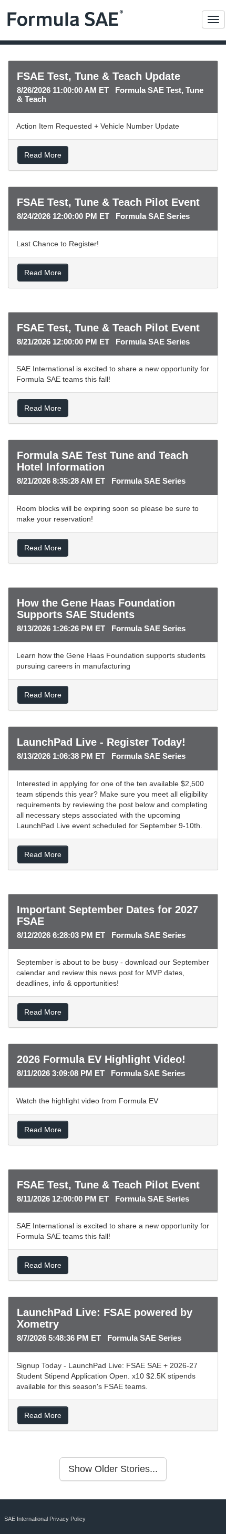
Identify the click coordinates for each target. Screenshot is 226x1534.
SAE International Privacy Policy (45, 1519)
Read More (42, 155)
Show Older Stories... (113, 1469)
